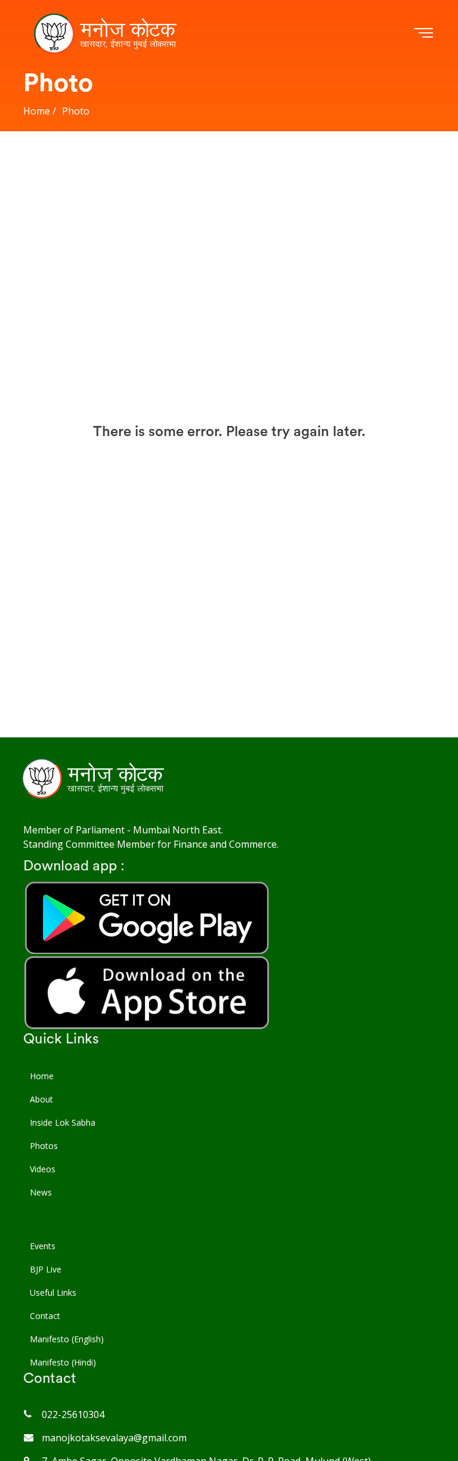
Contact (45, 1315)
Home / (39, 111)
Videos (42, 1169)
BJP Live (45, 1269)
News (41, 1192)
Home (42, 1076)
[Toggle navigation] (421, 31)
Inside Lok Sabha (62, 1122)
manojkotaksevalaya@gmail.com (114, 1437)
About (41, 1099)
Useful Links (53, 1292)
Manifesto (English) (67, 1339)
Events (42, 1246)
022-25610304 (73, 1414)
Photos (44, 1145)
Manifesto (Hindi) (63, 1362)
